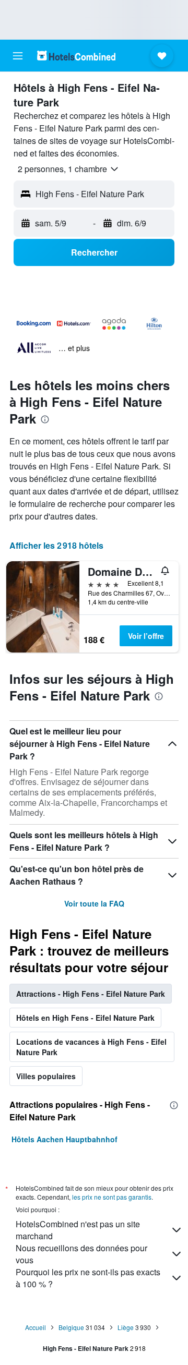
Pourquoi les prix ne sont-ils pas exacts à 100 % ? (88, 1278)
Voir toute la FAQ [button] (94, 903)
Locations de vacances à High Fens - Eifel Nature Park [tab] (91, 1046)
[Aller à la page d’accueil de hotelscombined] (76, 56)
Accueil (35, 1327)
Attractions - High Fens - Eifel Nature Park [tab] (90, 993)
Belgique (71, 1327)
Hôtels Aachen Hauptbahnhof (64, 1139)
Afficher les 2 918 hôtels (56, 545)
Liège (126, 1327)
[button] (17, 55)
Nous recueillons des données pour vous (81, 1254)
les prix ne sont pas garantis (111, 1196)
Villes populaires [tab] (46, 1076)
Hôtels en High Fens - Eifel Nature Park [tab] (85, 1017)
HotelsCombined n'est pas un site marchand (78, 1230)
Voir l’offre (146, 636)
